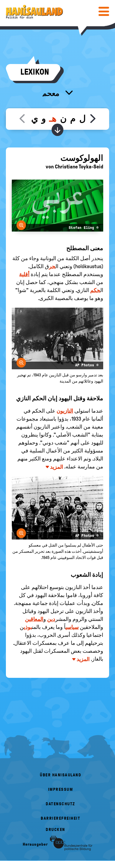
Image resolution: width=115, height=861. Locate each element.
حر (52, 266)
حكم (95, 290)
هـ (53, 118)
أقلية (24, 274)
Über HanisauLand (60, 775)
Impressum (60, 789)
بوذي (28, 627)
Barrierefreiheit (60, 818)
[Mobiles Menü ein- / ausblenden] (103, 11)
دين (51, 619)
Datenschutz (60, 804)
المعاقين (34, 619)
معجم (51, 93)
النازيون (65, 411)
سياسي (72, 627)
